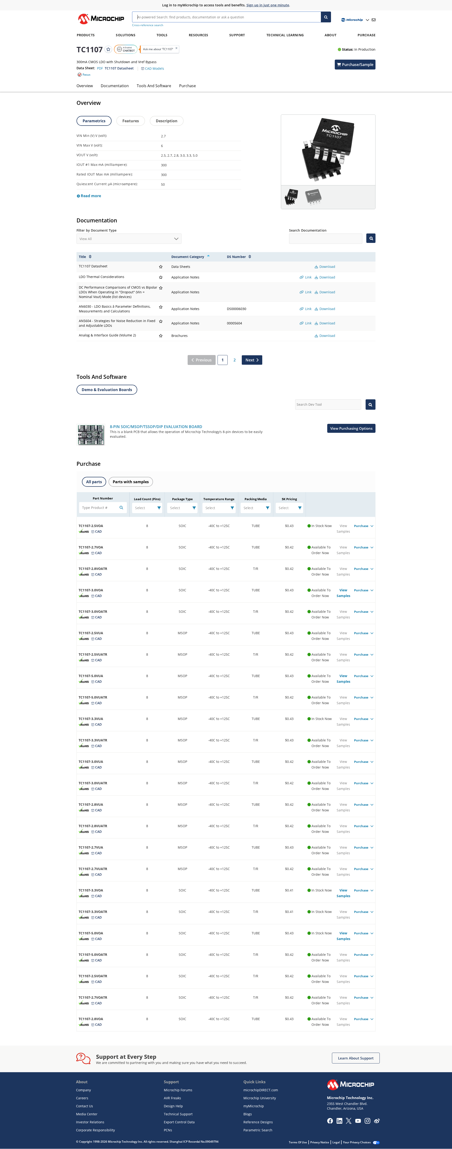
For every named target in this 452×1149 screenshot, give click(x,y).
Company (83, 1090)
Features (130, 120)
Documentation (115, 85)
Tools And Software (154, 85)
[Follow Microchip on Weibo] (377, 1122)
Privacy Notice (319, 1142)
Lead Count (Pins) (147, 499)
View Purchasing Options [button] (351, 428)
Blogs (247, 1114)
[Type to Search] (370, 238)
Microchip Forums (178, 1090)
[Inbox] (373, 19)
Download (327, 266)
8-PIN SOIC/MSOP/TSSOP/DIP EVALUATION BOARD (156, 426)
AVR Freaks (172, 1098)
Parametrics (94, 120)
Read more (90, 195)
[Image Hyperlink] (101, 24)
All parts (94, 481)
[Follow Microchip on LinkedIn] (339, 1122)
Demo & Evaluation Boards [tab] (107, 389)
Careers (82, 1098)
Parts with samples (131, 481)
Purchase (187, 85)
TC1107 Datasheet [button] (119, 68)
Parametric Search (257, 1130)
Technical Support (178, 1114)
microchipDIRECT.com (260, 1090)
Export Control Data (179, 1122)
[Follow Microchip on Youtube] (358, 1121)
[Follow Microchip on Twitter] (348, 1122)
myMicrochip (253, 1106)
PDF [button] (100, 68)
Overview (85, 85)
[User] (355, 20)
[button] (155, 65)
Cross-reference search (147, 25)
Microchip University (259, 1098)
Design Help (173, 1106)
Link (307, 277)
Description (167, 120)
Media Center (86, 1114)
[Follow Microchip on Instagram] (367, 1122)
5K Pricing (289, 499)
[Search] (326, 17)
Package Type (182, 499)
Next (250, 360)
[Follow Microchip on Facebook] (330, 1122)
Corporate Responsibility (95, 1130)
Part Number (103, 498)
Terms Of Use (298, 1142)
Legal (336, 1142)
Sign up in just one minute (267, 5)
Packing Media (256, 499)
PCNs (168, 1130)
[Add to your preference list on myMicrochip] (108, 49)
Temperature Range (218, 499)
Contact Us (84, 1106)
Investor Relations (90, 1122)
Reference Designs (258, 1122)
